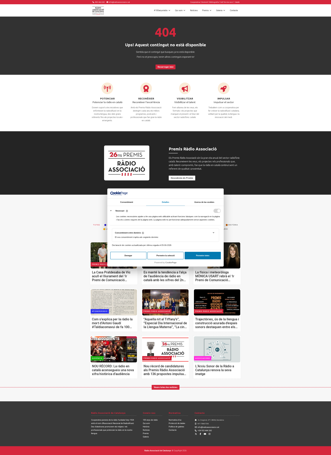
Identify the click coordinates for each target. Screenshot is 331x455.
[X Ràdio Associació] (196, 434)
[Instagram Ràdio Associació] (209, 434)
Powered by (165, 262)
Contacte (234, 10)
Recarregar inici (165, 67)
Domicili (205, 2)
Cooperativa (195, 2)
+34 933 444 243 (205, 431)
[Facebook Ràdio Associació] (200, 434)
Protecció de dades (177, 423)
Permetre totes (202, 255)
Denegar (128, 255)
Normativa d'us (175, 420)
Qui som (179, 10)
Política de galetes (176, 427)
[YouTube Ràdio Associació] (205, 434)
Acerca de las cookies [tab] (204, 202)
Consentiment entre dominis (129, 233)
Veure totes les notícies (165, 387)
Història (146, 427)
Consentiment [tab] (126, 202)
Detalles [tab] (165, 202)
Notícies (194, 10)
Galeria (219, 10)
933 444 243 (100, 2)
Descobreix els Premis (182, 178)
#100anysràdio (161, 10)
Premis (205, 10)
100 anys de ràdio (150, 420)
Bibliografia (214, 2)
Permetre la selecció (165, 255)
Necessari (119, 211)
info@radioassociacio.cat (119, 2)
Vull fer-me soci (226, 2)
